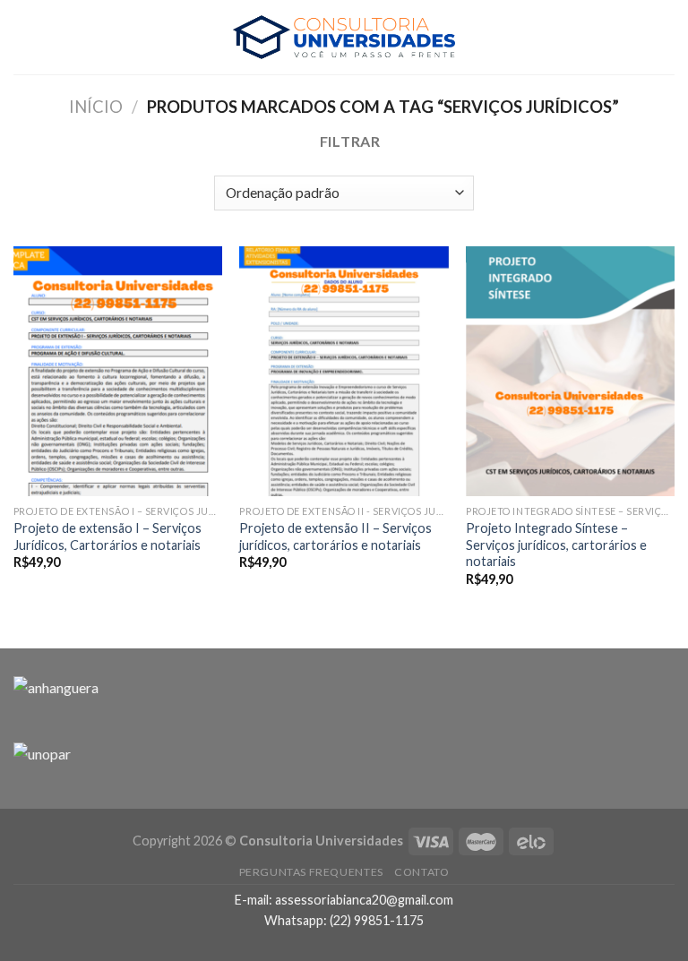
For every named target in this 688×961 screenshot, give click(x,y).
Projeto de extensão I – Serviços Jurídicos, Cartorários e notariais (107, 536)
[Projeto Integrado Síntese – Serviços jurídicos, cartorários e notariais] (570, 371)
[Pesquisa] (667, 37)
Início (96, 106)
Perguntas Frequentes (311, 872)
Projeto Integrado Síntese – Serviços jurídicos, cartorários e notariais (556, 544)
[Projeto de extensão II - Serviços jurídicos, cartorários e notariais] (343, 371)
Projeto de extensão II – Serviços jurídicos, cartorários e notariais (335, 536)
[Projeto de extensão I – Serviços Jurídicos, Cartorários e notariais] (117, 371)
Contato (421, 872)
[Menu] (24, 37)
